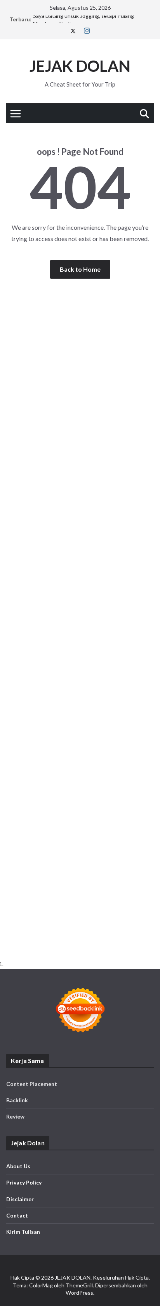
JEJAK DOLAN (80, 66)
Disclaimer (20, 1199)
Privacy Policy (24, 1182)
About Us (18, 1166)
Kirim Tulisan (23, 1231)
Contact (17, 1215)
